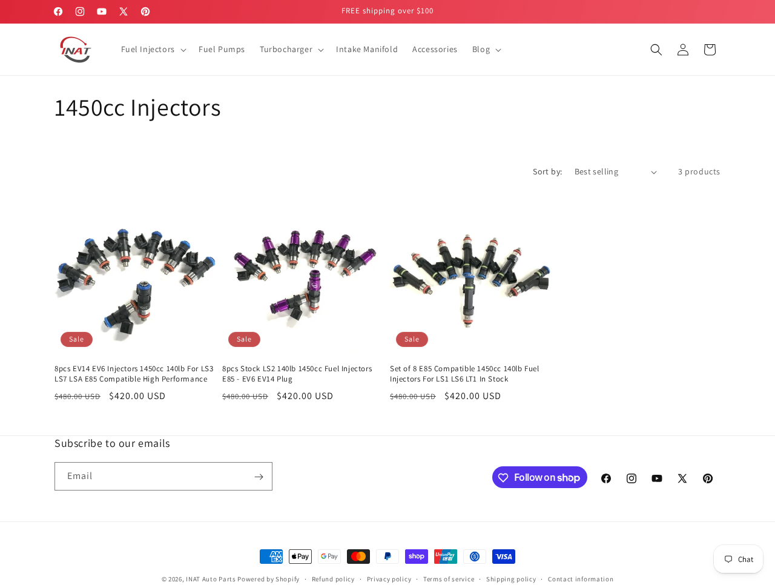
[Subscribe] (258, 477)
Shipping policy (511, 578)
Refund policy (333, 578)
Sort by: (547, 171)
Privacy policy (389, 578)
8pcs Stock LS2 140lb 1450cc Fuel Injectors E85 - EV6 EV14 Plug (297, 374)
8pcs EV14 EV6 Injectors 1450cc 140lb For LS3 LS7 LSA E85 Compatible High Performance (133, 374)
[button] (152, 49)
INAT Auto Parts (211, 579)
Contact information (580, 578)
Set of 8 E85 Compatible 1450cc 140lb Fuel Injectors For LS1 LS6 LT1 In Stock (464, 374)
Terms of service (448, 578)
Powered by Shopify (268, 579)
